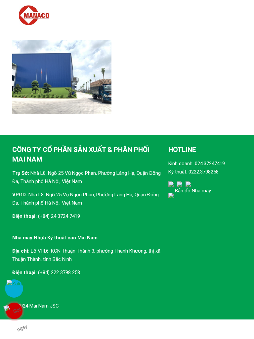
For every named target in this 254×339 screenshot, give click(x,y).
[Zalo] (14, 288)
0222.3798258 (204, 172)
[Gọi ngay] (14, 311)
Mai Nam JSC (44, 306)
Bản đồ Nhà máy (193, 191)
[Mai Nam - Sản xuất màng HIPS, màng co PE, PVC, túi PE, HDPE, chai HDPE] (34, 15)
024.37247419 (210, 164)
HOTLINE (182, 150)
